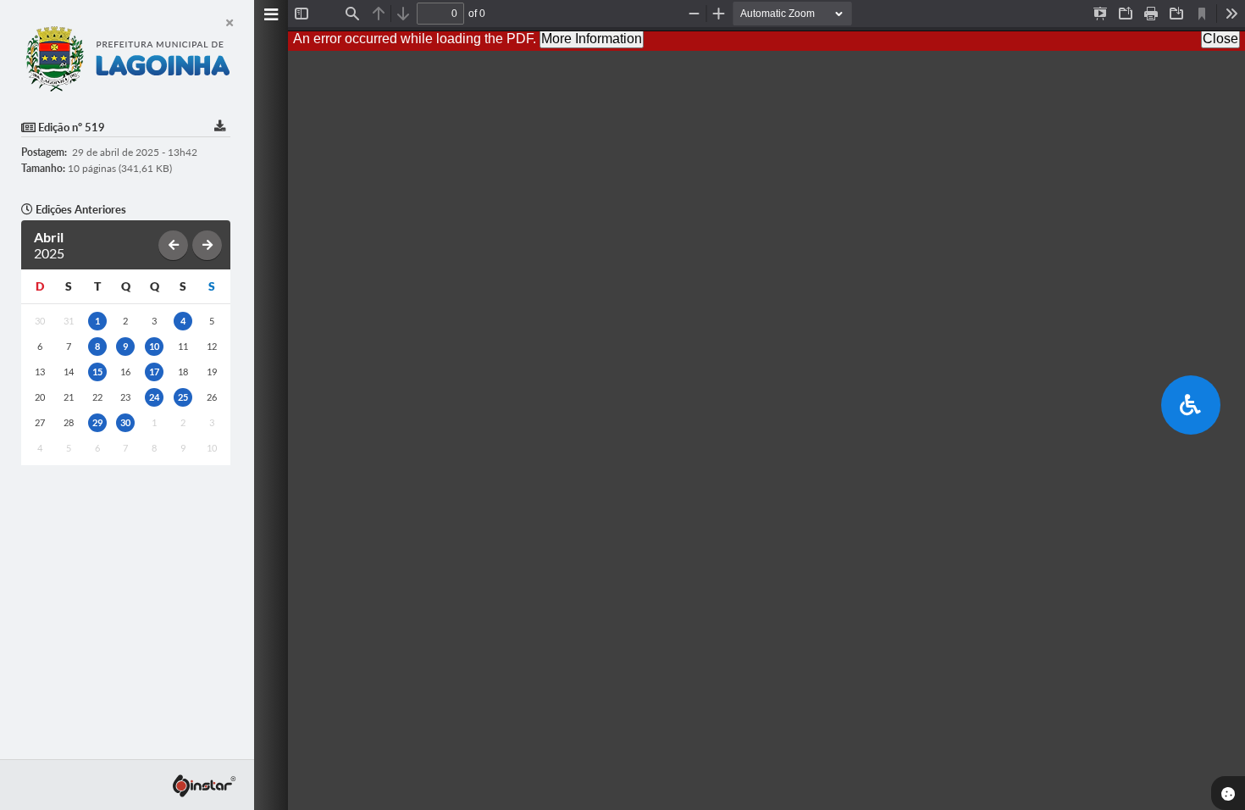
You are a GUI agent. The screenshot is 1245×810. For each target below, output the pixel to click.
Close (1220, 38)
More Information (591, 38)
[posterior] (207, 245)
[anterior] (173, 245)
